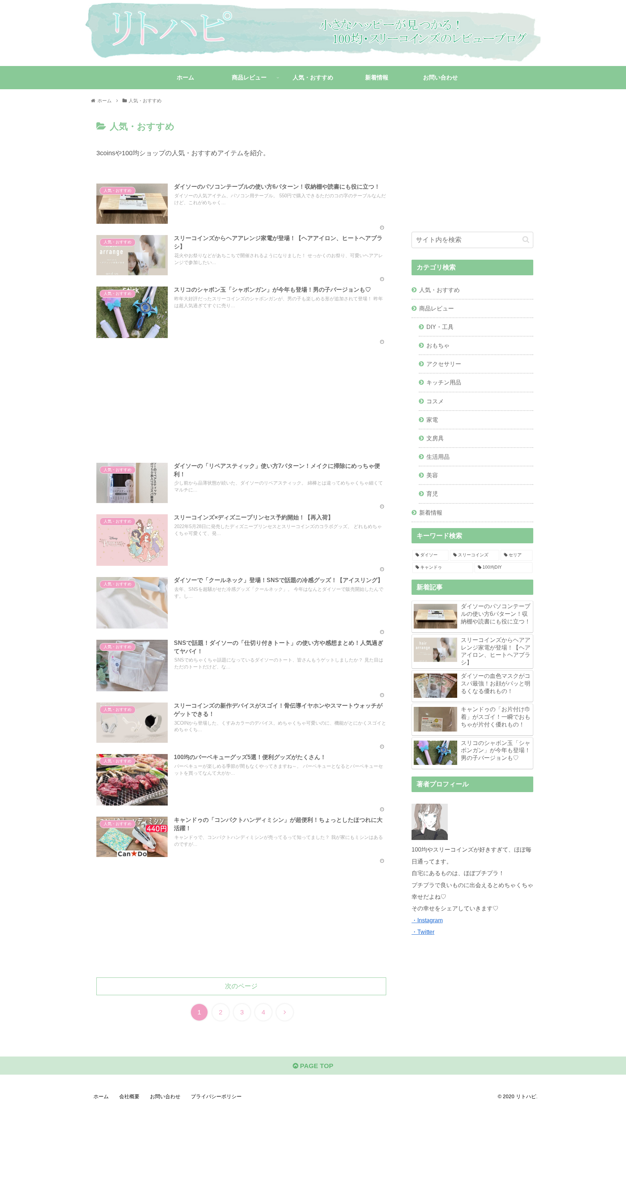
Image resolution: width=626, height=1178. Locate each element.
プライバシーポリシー (216, 1096)
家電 (432, 419)
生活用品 (438, 456)
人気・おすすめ (439, 290)
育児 (432, 493)
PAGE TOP (315, 1066)
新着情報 (430, 512)
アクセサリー (443, 364)
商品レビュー (436, 308)
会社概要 (129, 1096)
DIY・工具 (440, 327)
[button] (525, 239)
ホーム (101, 1096)
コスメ (435, 401)
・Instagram (427, 920)
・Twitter (423, 931)
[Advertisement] (241, 395)
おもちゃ (438, 345)
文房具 (435, 438)
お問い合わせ (165, 1096)
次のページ (241, 986)
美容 (432, 475)
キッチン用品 (443, 382)
